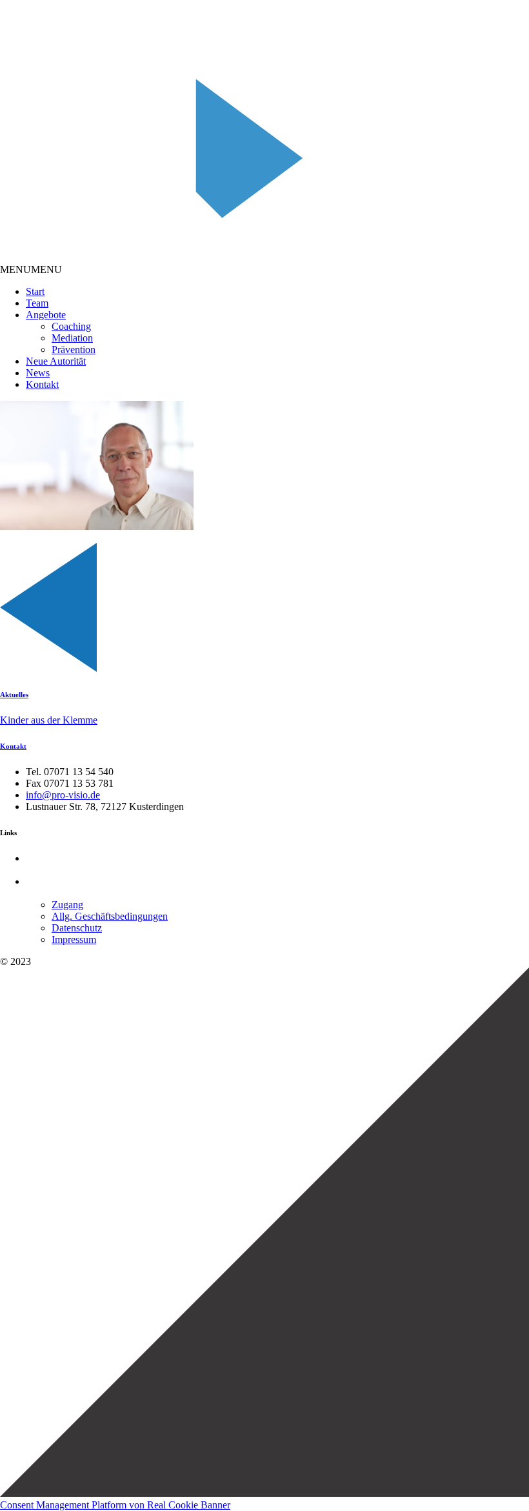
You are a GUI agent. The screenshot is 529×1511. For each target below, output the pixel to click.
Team (37, 303)
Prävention (73, 349)
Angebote (46, 314)
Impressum (74, 939)
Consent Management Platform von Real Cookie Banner (115, 1504)
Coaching (71, 326)
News (38, 372)
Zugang (67, 904)
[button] (31, 269)
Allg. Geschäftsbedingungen (110, 916)
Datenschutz (77, 927)
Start (35, 291)
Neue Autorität (56, 361)
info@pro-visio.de (63, 794)
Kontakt (42, 384)
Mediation (72, 337)
